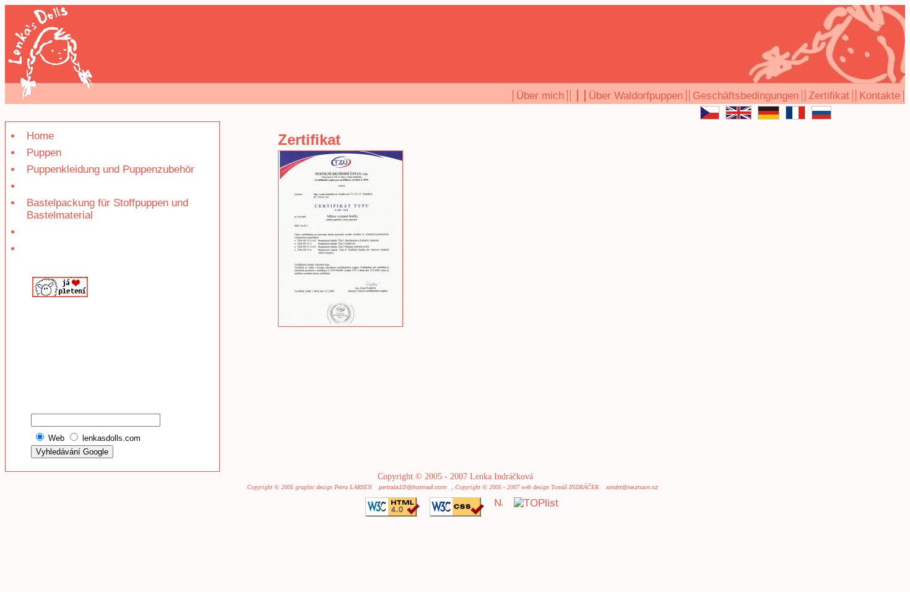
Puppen (44, 153)
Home (40, 136)
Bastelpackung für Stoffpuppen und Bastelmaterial (107, 209)
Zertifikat (828, 96)
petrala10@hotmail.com (412, 487)
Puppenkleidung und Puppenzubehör (110, 169)
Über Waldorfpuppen (636, 96)
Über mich (540, 96)
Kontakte (879, 96)
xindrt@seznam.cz (632, 487)
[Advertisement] (67, 342)
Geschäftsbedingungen (746, 96)
